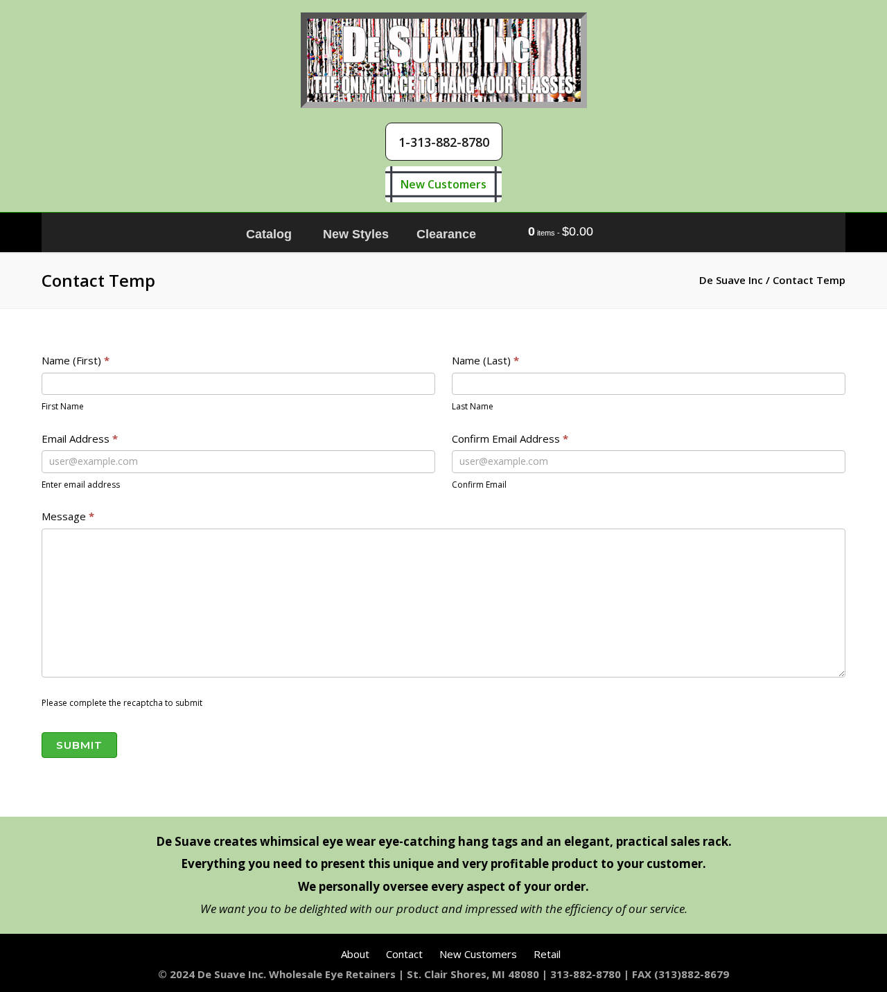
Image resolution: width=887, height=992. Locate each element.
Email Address (80, 438)
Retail (547, 954)
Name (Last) (485, 360)
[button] (443, 142)
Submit (79, 745)
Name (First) (75, 360)
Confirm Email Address (510, 438)
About (355, 954)
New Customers (443, 184)
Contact (404, 954)
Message (68, 516)
